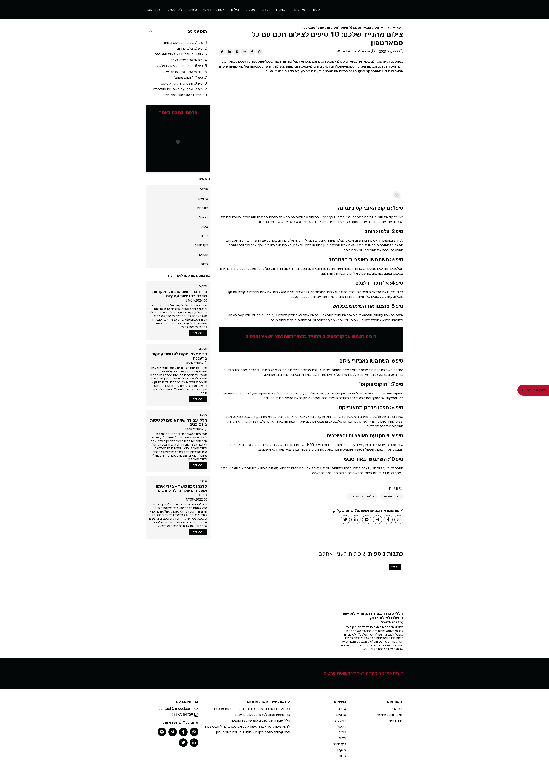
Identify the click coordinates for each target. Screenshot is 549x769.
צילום (388, 28)
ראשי (400, 28)
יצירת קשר (395, 720)
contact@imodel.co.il (175, 709)
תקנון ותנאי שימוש (389, 715)
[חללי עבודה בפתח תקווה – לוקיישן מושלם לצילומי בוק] (372, 585)
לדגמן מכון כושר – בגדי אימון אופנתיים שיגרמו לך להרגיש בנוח (247, 726)
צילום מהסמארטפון (362, 496)
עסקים (203, 286)
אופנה (203, 481)
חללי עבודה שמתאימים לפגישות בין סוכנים (261, 720)
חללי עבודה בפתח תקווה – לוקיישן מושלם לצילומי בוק (253, 732)
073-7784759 (182, 715)
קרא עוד (198, 333)
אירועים (395, 567)
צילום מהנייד (391, 496)
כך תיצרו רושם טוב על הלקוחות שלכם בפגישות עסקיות (252, 709)
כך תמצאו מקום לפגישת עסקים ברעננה (262, 715)
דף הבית (396, 709)
